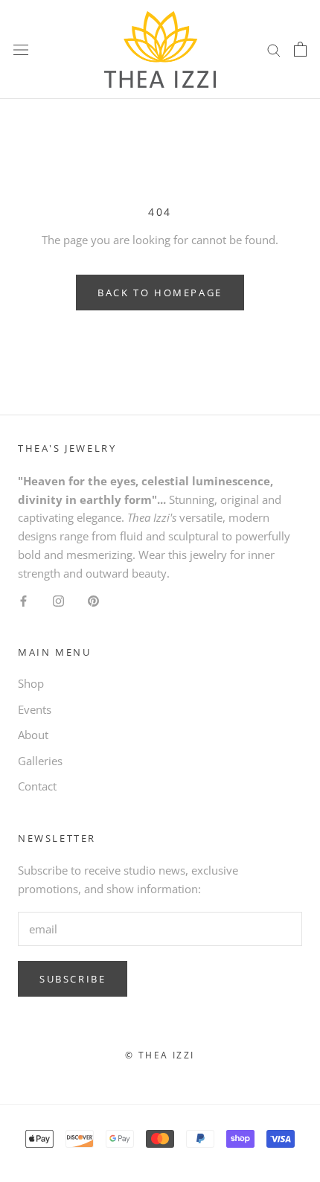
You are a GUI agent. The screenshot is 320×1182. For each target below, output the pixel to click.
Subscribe (72, 978)
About (33, 734)
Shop (31, 683)
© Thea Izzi (159, 1055)
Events (34, 709)
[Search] (274, 49)
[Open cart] (300, 49)
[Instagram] (58, 599)
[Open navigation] (20, 49)
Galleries (40, 760)
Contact (37, 786)
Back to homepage (160, 292)
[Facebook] (23, 599)
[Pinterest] (93, 599)
